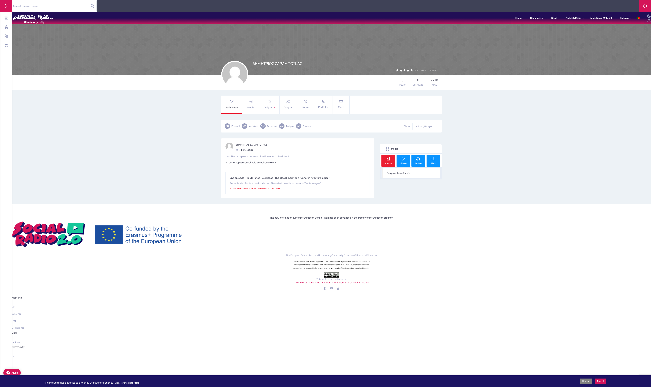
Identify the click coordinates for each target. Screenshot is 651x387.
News (554, 17)
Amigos (269, 107)
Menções (253, 126)
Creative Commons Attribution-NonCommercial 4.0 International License (331, 282)
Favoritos (272, 126)
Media (250, 107)
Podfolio (323, 107)
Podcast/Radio (573, 17)
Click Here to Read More (127, 382)
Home (518, 17)
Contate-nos (18, 327)
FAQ (14, 320)
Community (536, 17)
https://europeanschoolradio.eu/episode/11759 (250, 162)
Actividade (231, 107)
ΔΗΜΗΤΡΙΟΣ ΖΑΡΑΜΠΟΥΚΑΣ (251, 144)
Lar (13, 306)
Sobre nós (16, 313)
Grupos (288, 107)
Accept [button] (600, 381)
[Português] (638, 18)
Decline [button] (586, 381)
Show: (407, 126)
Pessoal (235, 126)
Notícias (16, 342)
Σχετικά (624, 17)
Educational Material (601, 17)
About (305, 107)
